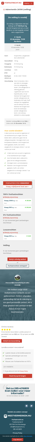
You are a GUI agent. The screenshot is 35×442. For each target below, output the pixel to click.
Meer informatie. (28, 436)
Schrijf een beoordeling (11, 341)
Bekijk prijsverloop (11, 197)
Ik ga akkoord (17, 439)
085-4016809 (21, 388)
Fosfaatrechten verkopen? (17, 266)
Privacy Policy (23, 371)
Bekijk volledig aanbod (17, 259)
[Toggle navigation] (28, 3)
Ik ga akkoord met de (16, 371)
